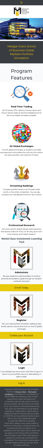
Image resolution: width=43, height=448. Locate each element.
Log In (21, 383)
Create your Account (21, 335)
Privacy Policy (20, 392)
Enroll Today (21, 287)
